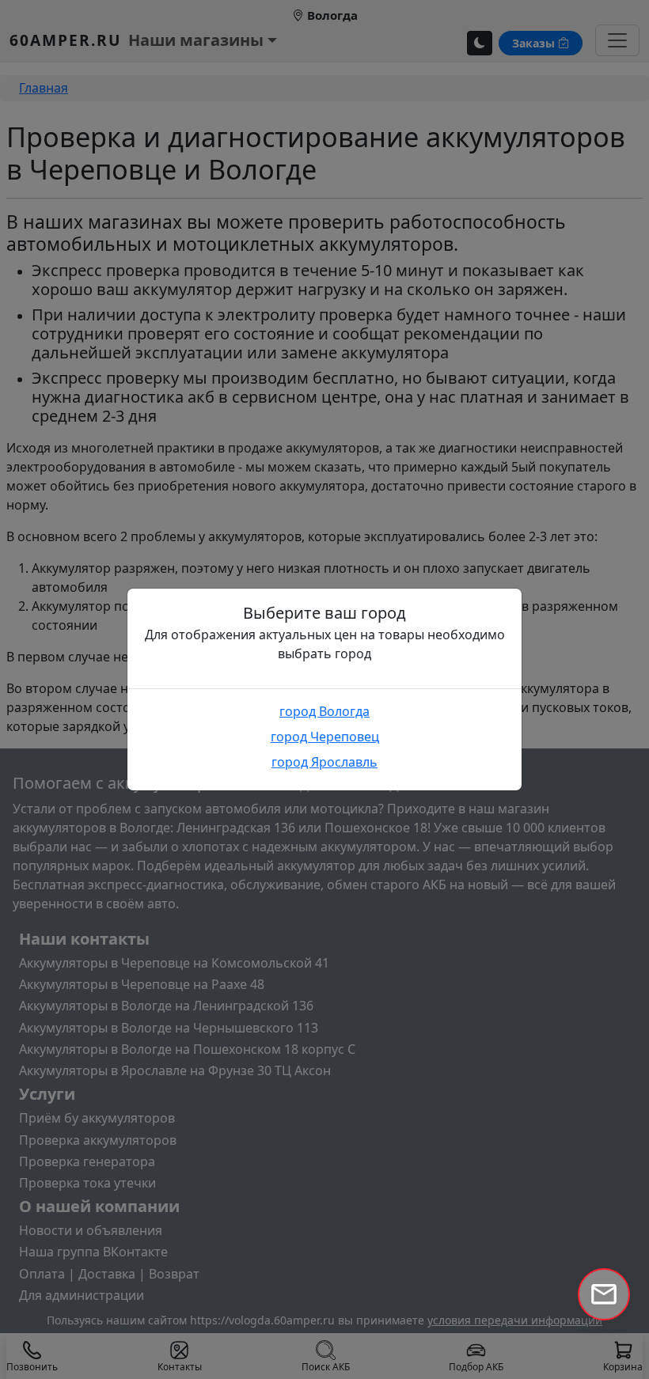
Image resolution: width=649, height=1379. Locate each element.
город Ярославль (324, 762)
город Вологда (324, 711)
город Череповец (325, 736)
